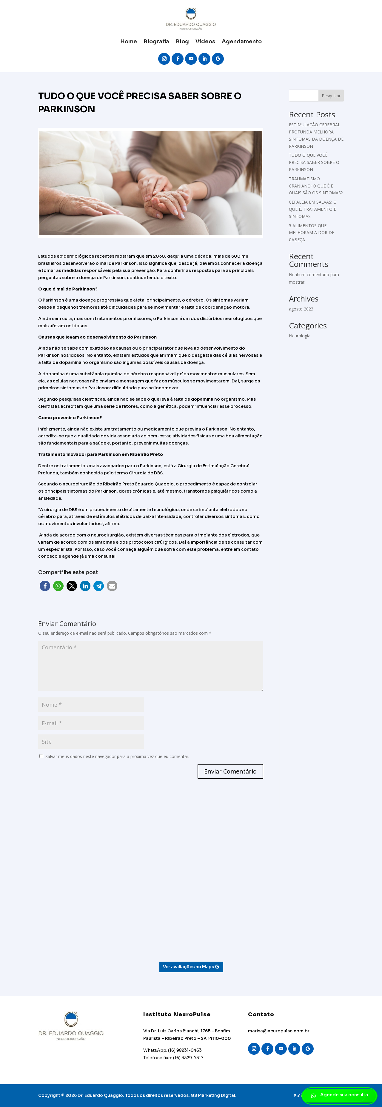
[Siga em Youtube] (191, 59)
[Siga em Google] (218, 59)
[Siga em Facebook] (178, 59)
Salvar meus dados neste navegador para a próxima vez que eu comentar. (117, 756)
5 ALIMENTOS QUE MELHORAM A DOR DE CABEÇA (311, 233)
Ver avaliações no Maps (188, 966)
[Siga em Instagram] (164, 59)
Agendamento (242, 41)
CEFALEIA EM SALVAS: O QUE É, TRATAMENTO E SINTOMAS (313, 209)
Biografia (156, 41)
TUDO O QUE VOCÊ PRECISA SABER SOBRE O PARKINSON (314, 162)
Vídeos (205, 41)
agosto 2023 (301, 309)
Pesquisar (331, 96)
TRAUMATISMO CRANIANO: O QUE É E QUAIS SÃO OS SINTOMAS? (316, 186)
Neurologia (299, 336)
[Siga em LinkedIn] (204, 59)
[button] (45, 586)
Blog (182, 41)
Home (128, 41)
